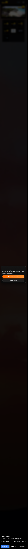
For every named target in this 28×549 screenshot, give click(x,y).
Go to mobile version (13, 276)
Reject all (13, 546)
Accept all (4, 546)
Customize (22, 546)
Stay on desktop (13, 280)
